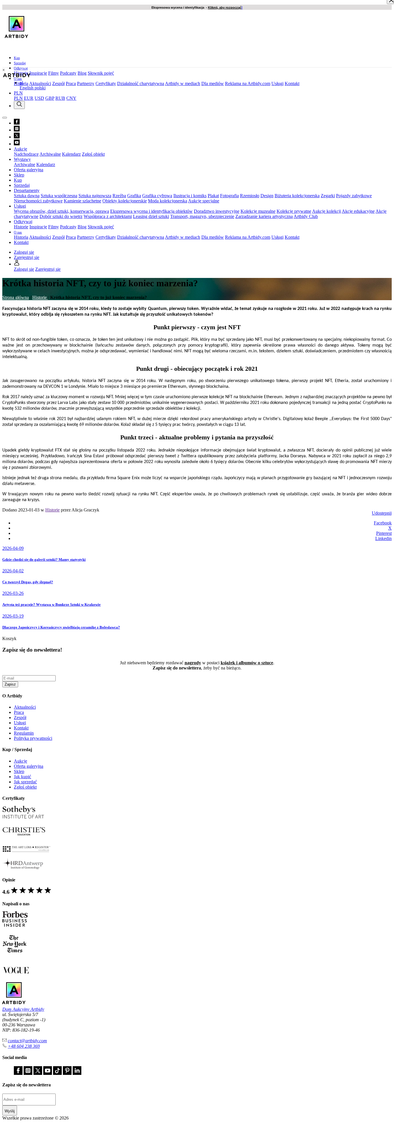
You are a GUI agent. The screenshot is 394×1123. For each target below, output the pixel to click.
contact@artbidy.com (27, 1040)
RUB (60, 98)
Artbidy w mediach (182, 83)
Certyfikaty (105, 83)
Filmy (53, 73)
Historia (21, 237)
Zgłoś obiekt (93, 154)
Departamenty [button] (27, 190)
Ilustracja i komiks (190, 195)
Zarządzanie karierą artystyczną (264, 216)
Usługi (277, 83)
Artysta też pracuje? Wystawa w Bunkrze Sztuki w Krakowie (51, 604)
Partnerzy (85, 83)
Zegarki (328, 195)
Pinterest (384, 533)
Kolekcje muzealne (258, 211)
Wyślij (10, 1111)
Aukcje (20, 761)
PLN (18, 98)
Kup (17, 58)
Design (266, 195)
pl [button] (21, 82)
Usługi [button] (20, 206)
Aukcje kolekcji (326, 211)
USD (39, 98)
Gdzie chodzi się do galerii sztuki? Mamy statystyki (44, 559)
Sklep (19, 174)
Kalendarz (71, 154)
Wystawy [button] (22, 159)
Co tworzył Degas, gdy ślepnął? (27, 582)
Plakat (213, 195)
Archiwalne (50, 154)
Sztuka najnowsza (94, 195)
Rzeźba (119, 195)
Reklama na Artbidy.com (247, 83)
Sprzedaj (20, 63)
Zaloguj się (24, 252)
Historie (21, 226)
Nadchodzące (26, 154)
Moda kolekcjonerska (167, 200)
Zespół (58, 83)
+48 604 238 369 (24, 1046)
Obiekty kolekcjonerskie (124, 200)
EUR (28, 98)
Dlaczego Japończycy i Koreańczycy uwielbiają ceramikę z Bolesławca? (61, 627)
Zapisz (10, 684)
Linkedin (383, 538)
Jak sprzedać (25, 781)
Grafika (134, 195)
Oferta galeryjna (28, 169)
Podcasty (68, 73)
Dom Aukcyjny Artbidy (23, 1009)
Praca (71, 83)
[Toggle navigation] (4, 117)
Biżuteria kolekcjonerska (297, 195)
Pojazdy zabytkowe (354, 195)
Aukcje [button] (20, 148)
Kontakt (292, 83)
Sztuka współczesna (59, 195)
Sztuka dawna (27, 195)
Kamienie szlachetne (82, 200)
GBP (49, 98)
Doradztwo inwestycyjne (216, 211)
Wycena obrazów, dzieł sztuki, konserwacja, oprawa (61, 211)
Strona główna (15, 297)
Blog (82, 73)
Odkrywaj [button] (21, 68)
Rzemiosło (249, 195)
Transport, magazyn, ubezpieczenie (202, 216)
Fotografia (229, 195)
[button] (17, 264)
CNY (71, 98)
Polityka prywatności (33, 738)
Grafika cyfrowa (157, 195)
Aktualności (40, 83)
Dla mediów (212, 83)
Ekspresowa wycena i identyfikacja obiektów (151, 211)
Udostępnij (382, 513)
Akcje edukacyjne (358, 211)
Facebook (383, 522)
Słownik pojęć (101, 73)
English (27, 87)
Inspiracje (38, 73)
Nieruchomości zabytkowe (38, 200)
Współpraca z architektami (108, 216)
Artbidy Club (306, 216)
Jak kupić (22, 776)
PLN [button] (18, 93)
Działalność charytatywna (140, 83)
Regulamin (24, 733)
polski (40, 87)
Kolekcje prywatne (294, 211)
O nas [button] (18, 79)
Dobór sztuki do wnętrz (61, 216)
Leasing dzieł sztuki (151, 216)
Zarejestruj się (26, 257)
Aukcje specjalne (203, 200)
